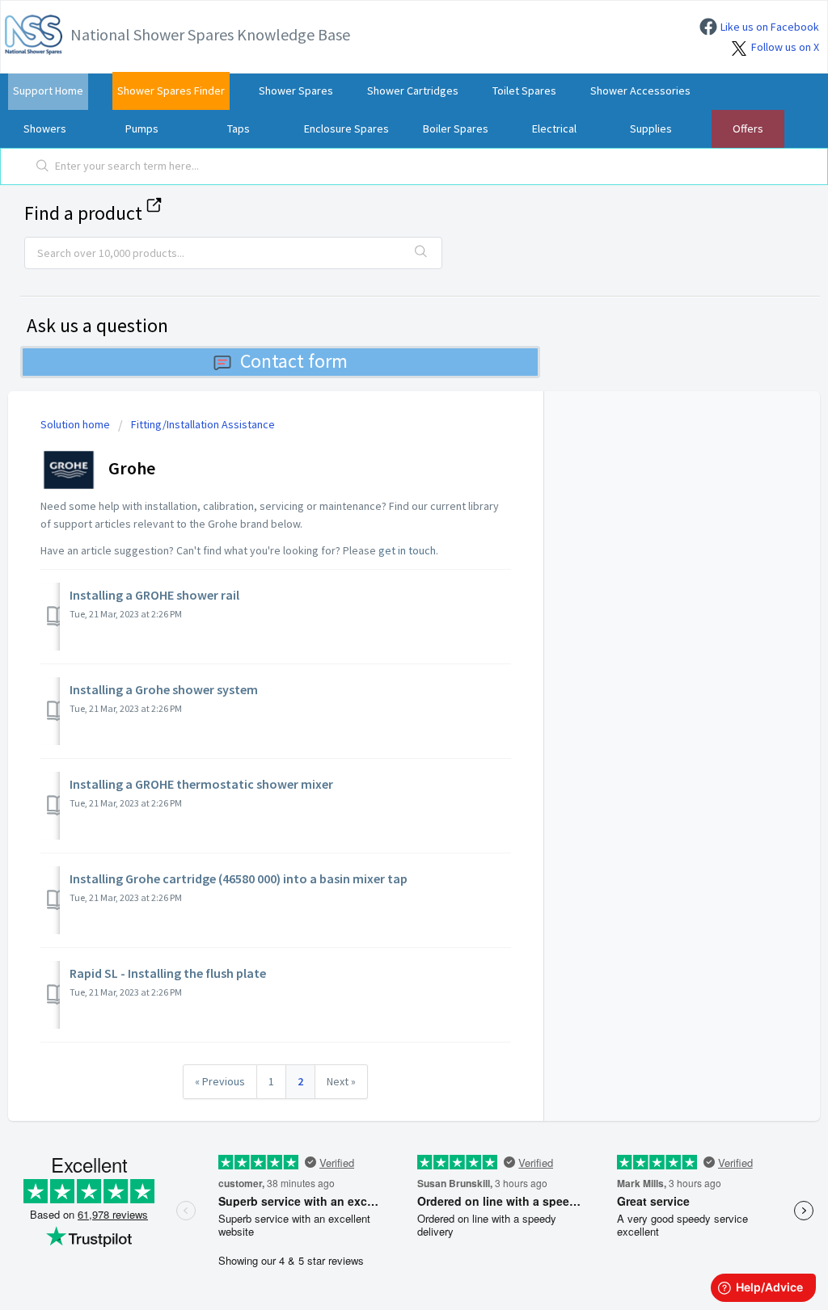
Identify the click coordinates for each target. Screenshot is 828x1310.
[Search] (43, 166)
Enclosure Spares (346, 128)
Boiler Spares (455, 128)
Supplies (651, 128)
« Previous (220, 1081)
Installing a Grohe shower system (164, 689)
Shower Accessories (640, 90)
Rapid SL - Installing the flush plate (168, 973)
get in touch (407, 550)
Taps (238, 128)
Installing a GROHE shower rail (154, 595)
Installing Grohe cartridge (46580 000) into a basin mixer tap (239, 878)
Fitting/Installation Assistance (203, 424)
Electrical (554, 128)
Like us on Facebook (769, 26)
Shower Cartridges (412, 90)
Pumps (141, 128)
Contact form (294, 360)
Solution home (76, 424)
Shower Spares (296, 90)
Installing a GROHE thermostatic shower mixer (201, 784)
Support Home (48, 90)
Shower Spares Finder (171, 90)
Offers (748, 128)
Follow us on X (785, 47)
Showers (44, 128)
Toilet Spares (524, 90)
